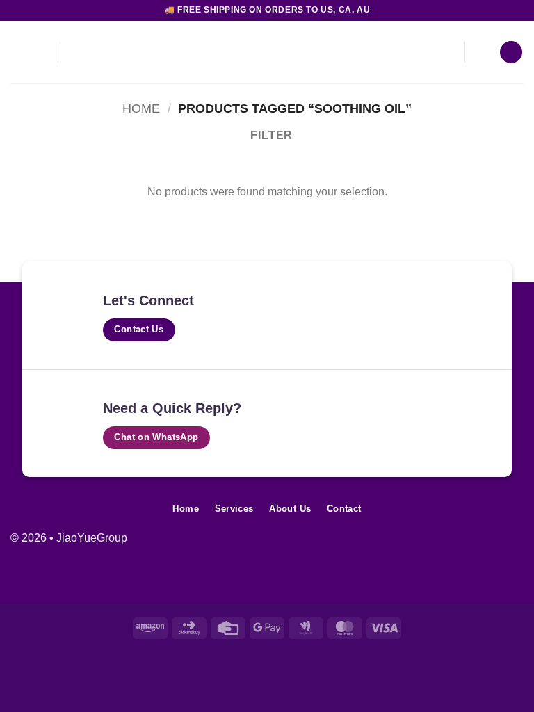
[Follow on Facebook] (468, 545)
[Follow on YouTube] (512, 545)
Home (141, 108)
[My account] (483, 52)
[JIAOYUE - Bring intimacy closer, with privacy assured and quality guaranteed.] (267, 52)
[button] (39, 52)
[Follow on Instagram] (490, 545)
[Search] (15, 52)
